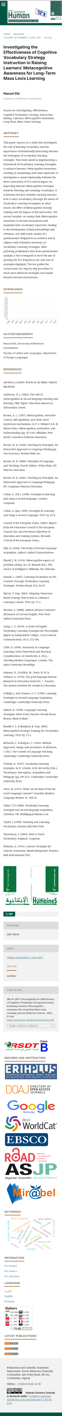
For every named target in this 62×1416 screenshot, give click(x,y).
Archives (18, 34)
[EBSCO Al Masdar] (26, 1145)
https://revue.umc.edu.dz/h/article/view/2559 (30, 1019)
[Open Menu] (3, 4)
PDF (10, 914)
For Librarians (12, 1276)
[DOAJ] (31, 1096)
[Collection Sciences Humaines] (31, 1130)
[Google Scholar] (31, 1113)
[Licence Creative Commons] (14, 1392)
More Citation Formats (23, 1026)
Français (9, 1301)
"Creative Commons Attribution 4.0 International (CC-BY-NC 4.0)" (29, 1399)
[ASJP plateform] (31, 1178)
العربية (7, 1291)
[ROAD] (28, 1160)
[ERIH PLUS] (31, 1078)
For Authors (10, 1271)
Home (6, 34)
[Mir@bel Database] (31, 1205)
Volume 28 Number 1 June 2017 (22, 37)
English (8, 1296)
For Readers (10, 1265)
